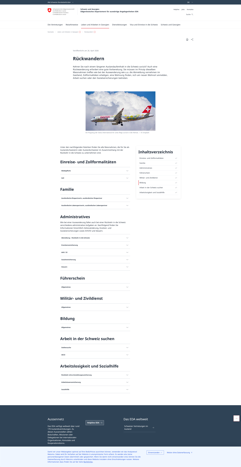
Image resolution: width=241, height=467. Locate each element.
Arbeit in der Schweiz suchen (151, 187)
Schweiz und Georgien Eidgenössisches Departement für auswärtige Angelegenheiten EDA (109, 10)
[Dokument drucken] (187, 39)
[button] (55, 24)
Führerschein (145, 173)
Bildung (143, 182)
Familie (142, 163)
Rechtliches (88, 462)
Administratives (146, 168)
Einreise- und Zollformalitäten (152, 158)
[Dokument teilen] (192, 39)
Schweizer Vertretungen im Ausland (136, 427)
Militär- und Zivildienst (149, 178)
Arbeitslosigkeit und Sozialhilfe (152, 192)
